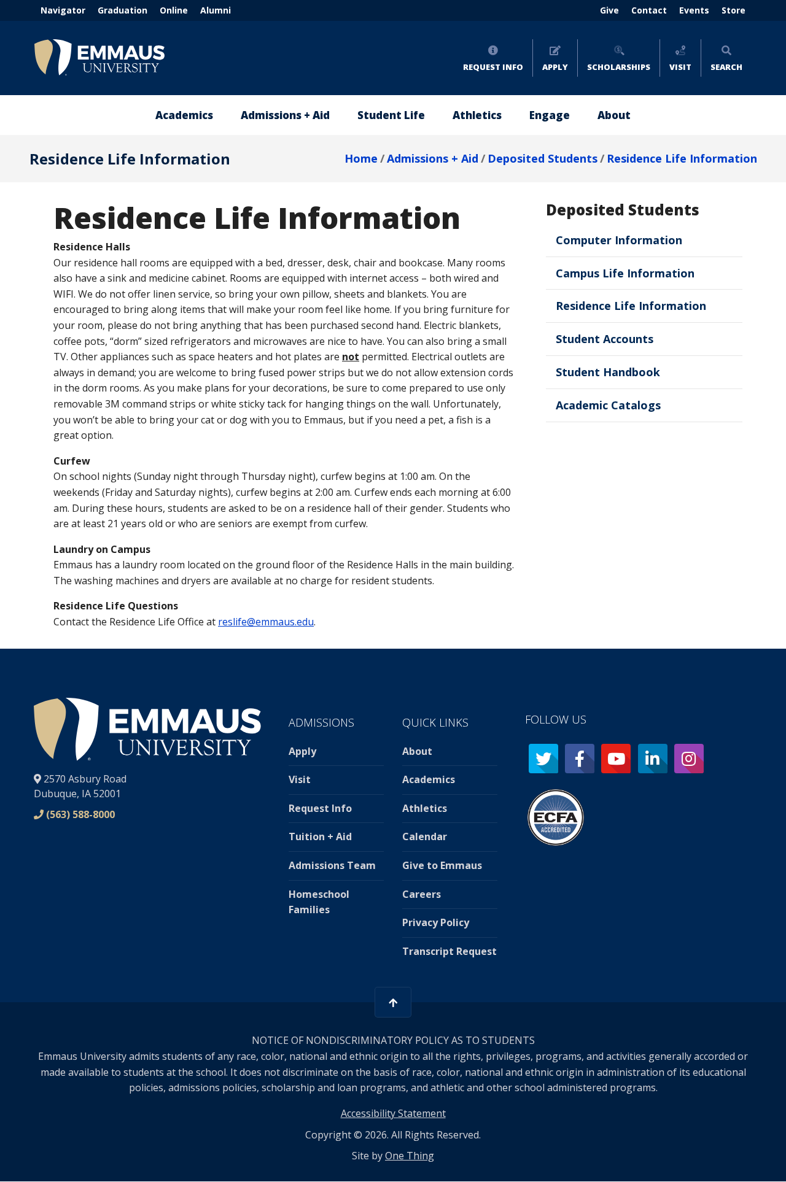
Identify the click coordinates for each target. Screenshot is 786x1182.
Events (694, 10)
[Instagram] (689, 758)
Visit (680, 66)
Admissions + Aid (432, 158)
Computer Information (619, 240)
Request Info (493, 66)
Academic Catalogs (608, 405)
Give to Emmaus (442, 865)
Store (733, 10)
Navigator (63, 10)
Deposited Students (542, 158)
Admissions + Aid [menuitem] (285, 115)
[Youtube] (616, 758)
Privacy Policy (435, 922)
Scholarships (618, 66)
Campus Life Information (625, 273)
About (417, 751)
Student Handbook (608, 372)
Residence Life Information (682, 158)
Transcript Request (449, 951)
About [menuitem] (614, 115)
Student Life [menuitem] (391, 115)
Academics (428, 779)
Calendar (424, 836)
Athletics (424, 808)
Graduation (122, 10)
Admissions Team (332, 865)
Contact (649, 10)
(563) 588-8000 (80, 814)
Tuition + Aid (320, 836)
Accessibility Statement (393, 1113)
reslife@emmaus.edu (266, 621)
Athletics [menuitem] (477, 115)
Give (609, 10)
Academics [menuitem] (184, 115)
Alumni (215, 10)
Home (361, 158)
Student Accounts (604, 338)
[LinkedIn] (652, 758)
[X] (543, 758)
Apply (555, 66)
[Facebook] (579, 758)
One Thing (409, 1155)
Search (726, 66)
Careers (421, 894)
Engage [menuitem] (549, 115)
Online (174, 10)
